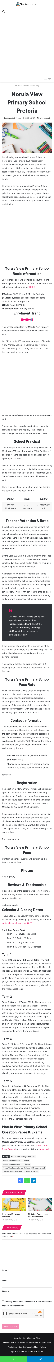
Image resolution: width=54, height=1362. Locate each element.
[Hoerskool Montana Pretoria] (14, 1204)
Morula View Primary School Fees (23, 1157)
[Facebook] (20, 1180)
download (44, 1149)
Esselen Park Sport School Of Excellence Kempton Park (27, 1342)
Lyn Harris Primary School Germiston (27, 1351)
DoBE (32, 287)
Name (5, 1270)
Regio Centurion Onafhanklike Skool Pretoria (27, 1347)
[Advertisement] (27, 43)
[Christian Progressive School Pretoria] (40, 1204)
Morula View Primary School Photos (16, 1160)
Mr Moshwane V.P (38, 1168)
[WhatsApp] (27, 1180)
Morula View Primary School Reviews (16, 1168)
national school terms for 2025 (17, 923)
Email (5, 1281)
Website (5, 1291)
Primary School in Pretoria (12, 1172)
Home (20, 85)
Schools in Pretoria (31, 1172)
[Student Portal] (27, 4)
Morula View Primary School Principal (16, 1164)
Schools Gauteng (31, 85)
